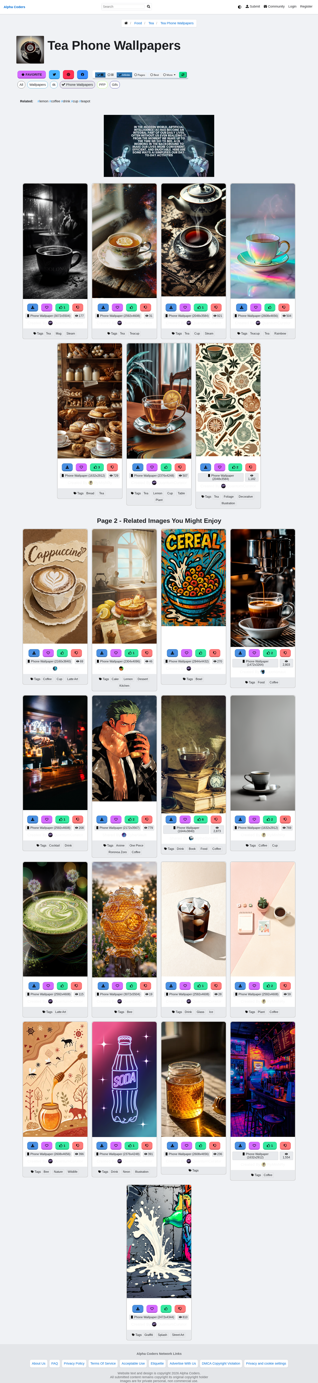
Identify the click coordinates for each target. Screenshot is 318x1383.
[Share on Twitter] (54, 74)
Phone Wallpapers (79, 85)
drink (66, 101)
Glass (200, 1012)
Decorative (246, 496)
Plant (159, 500)
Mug (58, 333)
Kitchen (124, 685)
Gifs (115, 85)
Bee (129, 1012)
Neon (126, 1171)
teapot (84, 101)
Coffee (47, 679)
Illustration (228, 503)
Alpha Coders (14, 7)
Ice (211, 1012)
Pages (141, 74)
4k (54, 85)
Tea (151, 23)
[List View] (110, 75)
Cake (115, 679)
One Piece (136, 845)
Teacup (134, 333)
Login (292, 6)
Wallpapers (37, 85)
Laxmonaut (276, 672)
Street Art (178, 1334)
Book (192, 848)
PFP (102, 85)
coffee (55, 101)
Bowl (199, 679)
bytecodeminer (138, 668)
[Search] (149, 6)
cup (75, 101)
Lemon (157, 493)
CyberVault (136, 835)
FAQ (54, 1363)
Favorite (33, 74)
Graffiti (148, 1334)
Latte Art (72, 679)
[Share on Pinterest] (68, 74)
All (21, 85)
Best (156, 74)
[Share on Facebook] (82, 74)
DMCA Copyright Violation (221, 1363)
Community (276, 6)
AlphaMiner (68, 668)
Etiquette (157, 1363)
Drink (68, 845)
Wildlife (72, 1171)
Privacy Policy (74, 1363)
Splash (162, 1334)
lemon (43, 101)
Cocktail (54, 845)
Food (138, 23)
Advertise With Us (183, 1363)
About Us (38, 1363)
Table (181, 493)
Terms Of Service (103, 1363)
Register (306, 6)
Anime (120, 845)
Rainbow (280, 333)
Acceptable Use (133, 1363)
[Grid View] (100, 75)
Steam (70, 333)
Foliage (229, 496)
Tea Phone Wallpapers (177, 23)
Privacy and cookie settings (266, 1363)
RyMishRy (103, 483)
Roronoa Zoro (118, 852)
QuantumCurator (68, 323)
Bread (90, 493)
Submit (254, 6)
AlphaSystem (206, 838)
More (169, 74)
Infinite (126, 74)
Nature (58, 1171)
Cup (197, 333)
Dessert (143, 679)
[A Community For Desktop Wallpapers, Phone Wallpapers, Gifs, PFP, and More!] (126, 23)
